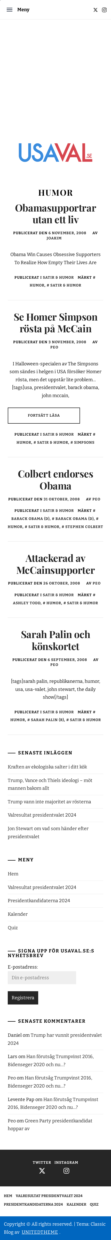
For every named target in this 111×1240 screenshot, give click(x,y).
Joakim (54, 238)
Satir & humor (58, 277)
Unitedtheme (40, 1232)
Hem (13, 874)
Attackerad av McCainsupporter (55, 563)
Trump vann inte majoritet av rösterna (49, 802)
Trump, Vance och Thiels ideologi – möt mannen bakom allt (50, 784)
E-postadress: (23, 967)
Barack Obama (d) (75, 519)
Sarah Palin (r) (47, 720)
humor (53, 603)
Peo (54, 347)
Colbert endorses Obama (55, 479)
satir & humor (65, 285)
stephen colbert (84, 527)
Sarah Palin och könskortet (55, 640)
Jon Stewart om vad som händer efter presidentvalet (48, 833)
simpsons (84, 442)
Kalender (18, 914)
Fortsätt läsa (44, 415)
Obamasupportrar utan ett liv (55, 213)
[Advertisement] (55, 78)
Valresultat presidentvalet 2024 (42, 815)
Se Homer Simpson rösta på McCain (56, 322)
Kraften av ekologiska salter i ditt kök (47, 767)
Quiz (13, 928)
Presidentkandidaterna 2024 (39, 901)
